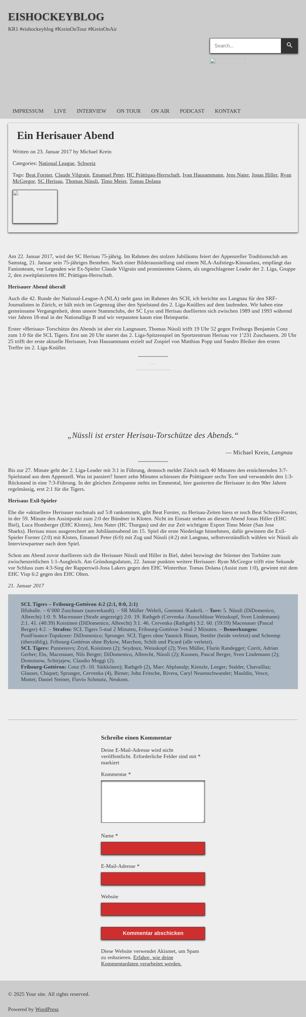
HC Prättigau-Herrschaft (153, 175)
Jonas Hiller (264, 175)
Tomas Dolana (145, 181)
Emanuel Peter (108, 175)
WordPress (47, 1009)
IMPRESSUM (28, 111)
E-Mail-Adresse (120, 866)
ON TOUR (129, 111)
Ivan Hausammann (203, 175)
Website (109, 896)
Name (109, 836)
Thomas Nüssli (81, 181)
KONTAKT (228, 111)
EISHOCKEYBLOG (56, 17)
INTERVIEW (91, 111)
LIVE (60, 111)
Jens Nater (237, 175)
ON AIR (160, 111)
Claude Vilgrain (72, 175)
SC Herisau (50, 181)
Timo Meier (113, 181)
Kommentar (116, 774)
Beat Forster (39, 175)
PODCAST (192, 111)
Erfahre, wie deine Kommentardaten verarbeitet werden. (141, 960)
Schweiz (86, 163)
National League (56, 163)
